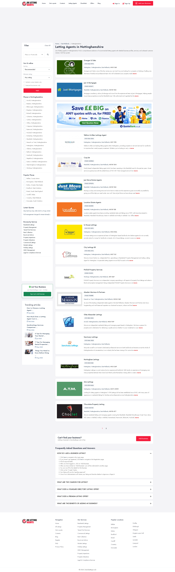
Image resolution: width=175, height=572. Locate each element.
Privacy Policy (59, 547)
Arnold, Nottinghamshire (34, 100)
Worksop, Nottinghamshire (34, 168)
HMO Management (29, 250)
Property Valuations (29, 240)
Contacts (62, 3)
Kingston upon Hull (138, 533)
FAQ (56, 543)
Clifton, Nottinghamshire (34, 123)
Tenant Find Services (29, 230)
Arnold (86, 322)
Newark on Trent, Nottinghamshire (37, 142)
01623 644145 (89, 408)
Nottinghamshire (96, 67)
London (135, 547)
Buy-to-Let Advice (28, 235)
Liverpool (135, 543)
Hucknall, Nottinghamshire (34, 133)
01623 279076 (89, 183)
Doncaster (114, 548)
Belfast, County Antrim (33, 178)
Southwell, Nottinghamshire (35, 155)
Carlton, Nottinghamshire (34, 120)
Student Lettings (28, 245)
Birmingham (114, 528)
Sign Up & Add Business (37, 294)
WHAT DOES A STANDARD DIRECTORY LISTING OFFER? (78, 489)
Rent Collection (27, 232)
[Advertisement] (87, 27)
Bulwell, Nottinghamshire (34, 113)
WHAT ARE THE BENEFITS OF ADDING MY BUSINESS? (77, 503)
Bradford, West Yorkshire (34, 188)
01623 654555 (89, 206)
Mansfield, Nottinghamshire (34, 139)
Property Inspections (29, 237)
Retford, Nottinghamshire (34, 152)
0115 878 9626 (89, 385)
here (65, 457)
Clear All (47, 45)
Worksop (86, 277)
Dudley (135, 523)
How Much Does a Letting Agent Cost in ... (36, 317)
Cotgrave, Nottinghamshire (34, 126)
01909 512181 (89, 273)
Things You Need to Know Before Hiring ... (42, 353)
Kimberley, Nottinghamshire (35, 136)
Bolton (113, 531)
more (135, 74)
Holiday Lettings (28, 248)
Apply (37, 90)
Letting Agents (73, 3)
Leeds (134, 537)
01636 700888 (89, 296)
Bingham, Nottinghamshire (34, 110)
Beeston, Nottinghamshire (34, 104)
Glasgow (135, 530)
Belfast (113, 524)
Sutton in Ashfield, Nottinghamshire (37, 162)
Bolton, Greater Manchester (35, 185)
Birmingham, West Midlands (35, 182)
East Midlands (106, 67)
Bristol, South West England (35, 191)
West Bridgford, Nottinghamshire (36, 165)
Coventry (113, 544)
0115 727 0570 (89, 228)
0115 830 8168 (89, 363)
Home (44, 3)
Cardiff (113, 541)
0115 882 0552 (89, 318)
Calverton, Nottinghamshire (35, 116)
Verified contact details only (33, 82)
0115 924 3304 (89, 139)
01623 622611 (89, 86)
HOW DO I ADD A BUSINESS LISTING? (71, 453)
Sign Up (127, 3)
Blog (99, 3)
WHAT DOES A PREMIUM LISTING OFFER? (72, 496)
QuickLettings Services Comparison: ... (35, 326)
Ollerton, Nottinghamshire (34, 149)
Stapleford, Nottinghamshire (35, 158)
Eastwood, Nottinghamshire (35, 129)
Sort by (25, 66)
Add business (143, 438)
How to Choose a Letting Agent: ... (36, 309)
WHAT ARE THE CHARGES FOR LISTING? (72, 482)
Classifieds (83, 3)
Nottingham (87, 67)
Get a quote (52, 3)
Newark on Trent (89, 299)
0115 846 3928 (89, 340)
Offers (92, 3)
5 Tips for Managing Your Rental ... (42, 335)
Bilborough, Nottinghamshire (35, 107)
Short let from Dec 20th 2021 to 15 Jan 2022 (36, 211)
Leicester (135, 540)
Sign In (117, 3)
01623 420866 (89, 161)
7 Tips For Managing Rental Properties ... (42, 343)
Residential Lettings (28, 225)
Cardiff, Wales (31, 194)
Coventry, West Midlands (34, 198)
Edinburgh (136, 526)
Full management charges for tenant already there (37, 214)
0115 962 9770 (89, 64)
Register (57, 540)
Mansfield (86, 90)
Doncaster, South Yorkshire (34, 201)
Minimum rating (27, 74)
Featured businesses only (33, 85)
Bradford (113, 534)
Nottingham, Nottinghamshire (35, 145)
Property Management (29, 227)
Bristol (113, 538)
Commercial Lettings (29, 243)
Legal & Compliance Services (32, 253)
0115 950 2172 (89, 251)
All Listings (58, 527)
